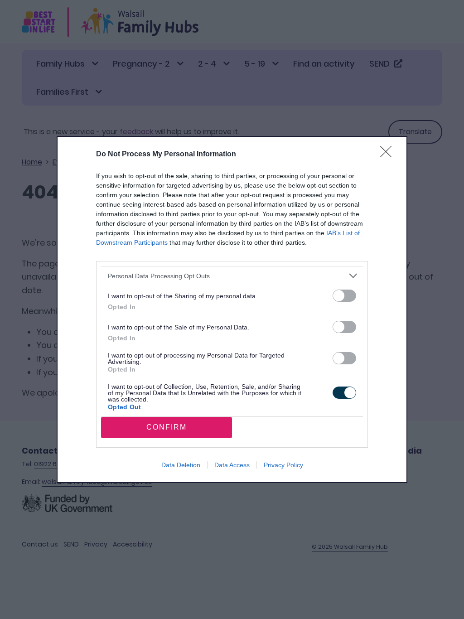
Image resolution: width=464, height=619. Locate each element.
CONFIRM (166, 427)
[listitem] (232, 275)
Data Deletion (180, 465)
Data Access (232, 465)
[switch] (344, 296)
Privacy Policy (283, 465)
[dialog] (232, 309)
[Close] (388, 154)
